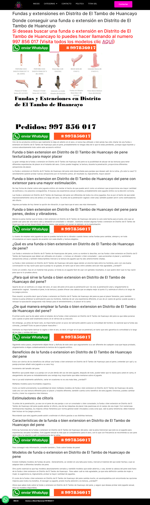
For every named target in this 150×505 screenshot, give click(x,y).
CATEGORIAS (49, 4)
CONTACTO (66, 4)
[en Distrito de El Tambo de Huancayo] (58, 128)
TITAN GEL (92, 4)
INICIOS (36, 4)
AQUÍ (107, 41)
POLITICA (80, 4)
